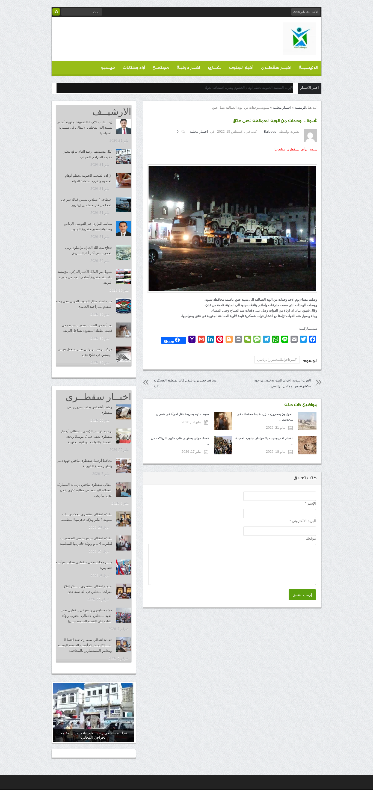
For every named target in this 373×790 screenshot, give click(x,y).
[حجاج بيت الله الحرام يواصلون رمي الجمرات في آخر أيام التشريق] (123, 252)
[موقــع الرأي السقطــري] (299, 51)
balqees (270, 132)
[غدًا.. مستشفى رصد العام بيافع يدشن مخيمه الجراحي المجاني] (123, 156)
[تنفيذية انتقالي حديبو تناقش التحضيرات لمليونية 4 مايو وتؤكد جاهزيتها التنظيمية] (123, 543)
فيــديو (108, 67)
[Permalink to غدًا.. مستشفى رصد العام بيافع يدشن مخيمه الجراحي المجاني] (93, 712)
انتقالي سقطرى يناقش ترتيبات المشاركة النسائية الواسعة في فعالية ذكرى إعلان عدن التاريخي (84, 490)
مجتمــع (160, 67)
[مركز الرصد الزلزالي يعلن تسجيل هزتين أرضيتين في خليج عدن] (123, 354)
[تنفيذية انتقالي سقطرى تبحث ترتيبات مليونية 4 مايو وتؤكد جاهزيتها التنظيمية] (123, 518)
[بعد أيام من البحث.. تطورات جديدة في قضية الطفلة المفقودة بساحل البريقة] (123, 330)
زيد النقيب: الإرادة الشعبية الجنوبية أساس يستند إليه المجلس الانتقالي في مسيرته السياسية (84, 127)
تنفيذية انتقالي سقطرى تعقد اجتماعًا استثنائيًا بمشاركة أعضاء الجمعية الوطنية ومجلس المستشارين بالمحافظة (85, 645)
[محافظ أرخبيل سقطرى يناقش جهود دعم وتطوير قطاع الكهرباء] (123, 465)
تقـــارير (214, 67)
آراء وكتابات (134, 67)
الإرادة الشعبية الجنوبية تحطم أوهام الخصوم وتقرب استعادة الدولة (249, 88)
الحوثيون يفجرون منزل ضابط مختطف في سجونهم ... (265, 416)
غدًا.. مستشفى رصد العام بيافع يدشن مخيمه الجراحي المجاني (93, 735)
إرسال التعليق (302, 595)
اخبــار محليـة (282, 108)
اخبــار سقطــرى (276, 67)
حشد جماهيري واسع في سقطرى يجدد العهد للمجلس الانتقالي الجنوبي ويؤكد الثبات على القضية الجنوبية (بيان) (86, 615)
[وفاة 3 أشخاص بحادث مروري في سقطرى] (123, 411)
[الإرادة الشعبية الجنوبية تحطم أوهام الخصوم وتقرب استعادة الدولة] (123, 180)
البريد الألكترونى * (302, 521)
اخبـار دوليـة (188, 67)
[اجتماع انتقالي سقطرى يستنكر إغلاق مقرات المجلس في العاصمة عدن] (123, 591)
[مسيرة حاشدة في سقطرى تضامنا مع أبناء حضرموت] (123, 567)
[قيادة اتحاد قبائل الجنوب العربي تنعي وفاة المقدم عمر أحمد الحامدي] (123, 305)
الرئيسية (300, 108)
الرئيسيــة (308, 67)
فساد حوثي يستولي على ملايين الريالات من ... (180, 440)
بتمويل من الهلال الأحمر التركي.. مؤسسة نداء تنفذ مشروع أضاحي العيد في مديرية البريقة (84, 277)
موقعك (311, 538)
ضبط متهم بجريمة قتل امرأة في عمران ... (181, 414)
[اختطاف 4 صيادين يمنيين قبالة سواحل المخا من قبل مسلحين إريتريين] (123, 204)
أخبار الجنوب (241, 67)
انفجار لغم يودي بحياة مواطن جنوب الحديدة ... (264, 440)
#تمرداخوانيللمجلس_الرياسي (277, 360)
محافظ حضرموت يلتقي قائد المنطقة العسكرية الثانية (185, 383)
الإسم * (310, 503)
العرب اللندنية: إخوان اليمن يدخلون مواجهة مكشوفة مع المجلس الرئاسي (282, 383)
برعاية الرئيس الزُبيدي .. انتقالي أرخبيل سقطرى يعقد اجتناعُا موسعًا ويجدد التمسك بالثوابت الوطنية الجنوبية (86, 436)
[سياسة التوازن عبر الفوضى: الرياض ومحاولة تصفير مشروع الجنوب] (123, 228)
